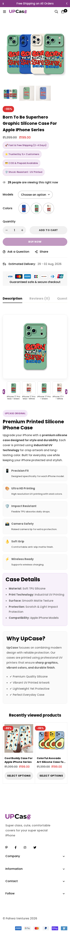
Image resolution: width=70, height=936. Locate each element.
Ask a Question (18, 252)
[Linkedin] (6, 847)
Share (44, 252)
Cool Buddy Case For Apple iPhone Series (18, 760)
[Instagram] (25, 847)
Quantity (9, 221)
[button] (62, 51)
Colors (7, 208)
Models (8, 194)
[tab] (12, 299)
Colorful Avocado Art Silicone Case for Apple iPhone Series (51, 761)
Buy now (35, 242)
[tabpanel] (35, 507)
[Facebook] (16, 847)
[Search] (56, 11)
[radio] (24, 208)
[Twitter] (34, 847)
